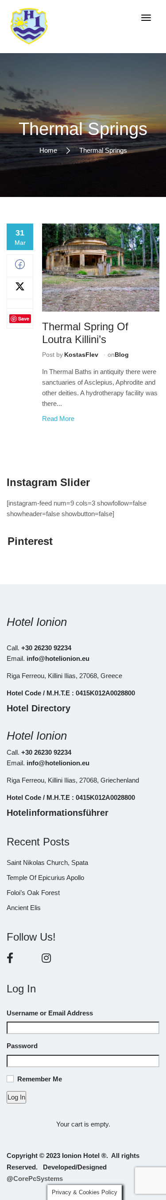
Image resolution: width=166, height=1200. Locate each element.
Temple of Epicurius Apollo (45, 877)
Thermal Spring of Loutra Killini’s (85, 332)
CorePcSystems (38, 1178)
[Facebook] (20, 266)
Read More (58, 418)
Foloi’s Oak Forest (33, 892)
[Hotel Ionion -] (29, 26)
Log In (16, 1097)
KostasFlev (81, 354)
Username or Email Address (50, 1013)
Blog (122, 354)
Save (23, 318)
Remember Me (39, 1079)
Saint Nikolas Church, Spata (47, 862)
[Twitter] (20, 289)
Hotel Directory (38, 708)
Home (48, 150)
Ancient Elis (24, 907)
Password (22, 1046)
